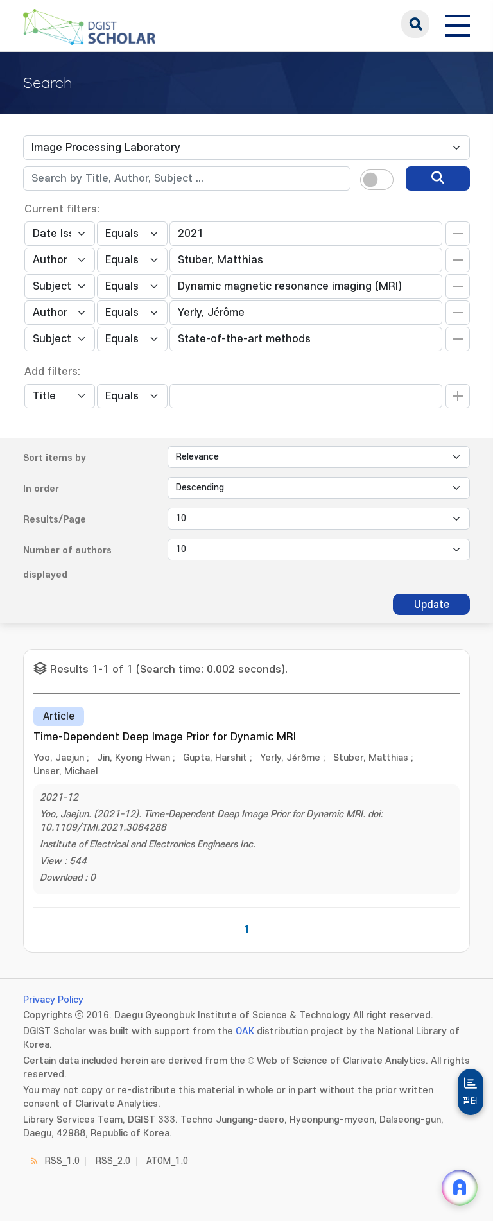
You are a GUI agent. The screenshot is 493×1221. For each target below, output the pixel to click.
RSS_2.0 (113, 1161)
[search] (438, 178)
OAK (245, 1031)
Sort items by (54, 458)
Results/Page (54, 519)
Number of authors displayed (67, 562)
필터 (470, 1100)
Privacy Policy (53, 999)
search (415, 24)
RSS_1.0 (62, 1161)
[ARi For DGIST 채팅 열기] (460, 1188)
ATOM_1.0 (167, 1161)
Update (431, 604)
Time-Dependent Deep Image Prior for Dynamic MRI (164, 737)
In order (41, 488)
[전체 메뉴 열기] (457, 24)
